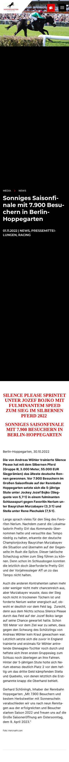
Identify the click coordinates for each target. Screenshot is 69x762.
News (22, 190)
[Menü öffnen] (62, 8)
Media (7, 190)
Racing (24, 235)
